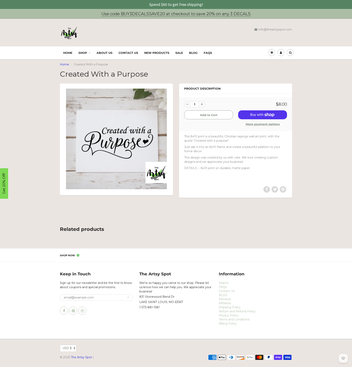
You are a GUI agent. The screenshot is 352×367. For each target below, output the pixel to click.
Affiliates (225, 303)
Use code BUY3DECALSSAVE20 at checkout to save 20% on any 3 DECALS (176, 13)
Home (67, 53)
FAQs (208, 53)
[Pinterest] (73, 311)
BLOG (193, 53)
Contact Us (128, 53)
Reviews (225, 299)
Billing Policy (228, 323)
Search (224, 283)
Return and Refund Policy (237, 311)
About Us (104, 53)
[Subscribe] (128, 297)
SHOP (82, 53)
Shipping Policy (230, 307)
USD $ (67, 348)
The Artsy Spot (81, 357)
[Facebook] (64, 311)
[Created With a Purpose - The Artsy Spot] (116, 139)
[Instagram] (82, 311)
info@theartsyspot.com (275, 29)
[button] (4, 183)
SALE (179, 53)
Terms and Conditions (234, 319)
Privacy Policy (229, 315)
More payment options (263, 124)
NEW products (156, 53)
